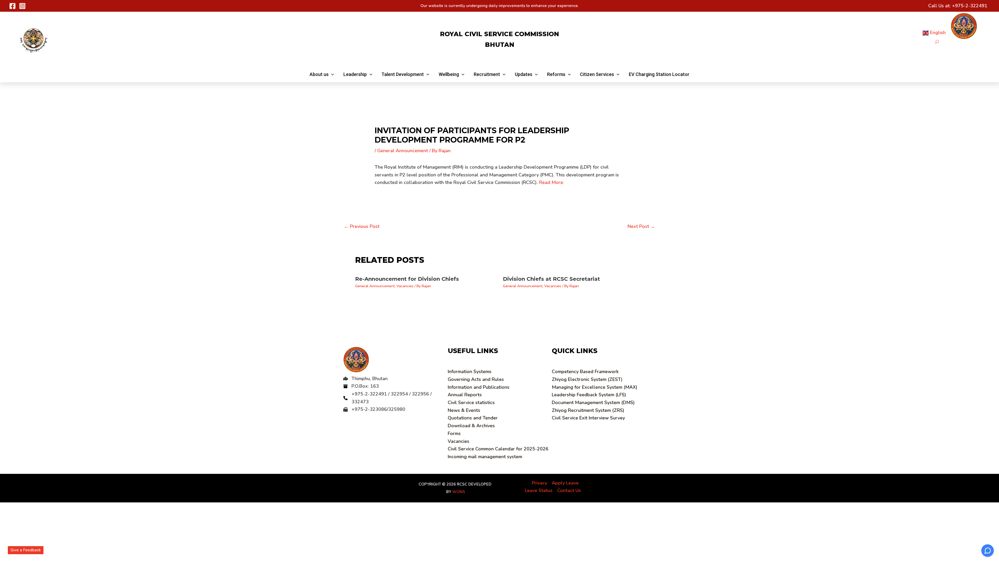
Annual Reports (465, 395)
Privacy (539, 483)
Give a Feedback (25, 550)
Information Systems (469, 371)
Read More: (551, 182)
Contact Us (569, 490)
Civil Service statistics (471, 402)
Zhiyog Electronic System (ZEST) (587, 379)
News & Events (464, 410)
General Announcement (402, 151)
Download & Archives (471, 426)
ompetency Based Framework (585, 371)
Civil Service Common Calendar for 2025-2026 (498, 449)
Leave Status (539, 490)
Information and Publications (478, 387)
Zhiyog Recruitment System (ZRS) (588, 410)
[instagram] (22, 6)
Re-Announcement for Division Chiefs (407, 279)
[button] (322, 74)
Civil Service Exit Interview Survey (588, 418)
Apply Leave (565, 483)
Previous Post (362, 226)
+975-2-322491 (969, 6)
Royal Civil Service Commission (499, 34)
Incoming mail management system (485, 457)
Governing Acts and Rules (476, 379)
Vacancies (404, 286)
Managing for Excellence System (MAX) (594, 387)
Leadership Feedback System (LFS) (589, 395)
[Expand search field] (936, 42)
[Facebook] (12, 6)
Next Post (641, 226)
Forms (454, 433)
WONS (458, 491)
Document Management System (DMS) (593, 402)
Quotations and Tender (473, 418)
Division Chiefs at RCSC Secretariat (551, 279)
